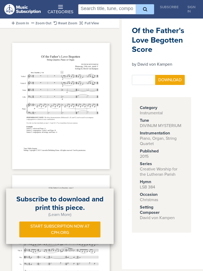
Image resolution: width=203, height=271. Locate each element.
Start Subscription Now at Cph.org (60, 229)
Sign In (191, 9)
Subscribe (169, 7)
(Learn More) (59, 214)
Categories (60, 12)
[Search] (145, 9)
